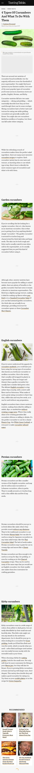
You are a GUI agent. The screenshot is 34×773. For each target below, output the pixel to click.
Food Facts (11, 8)
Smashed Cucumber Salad (19, 298)
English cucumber (17, 387)
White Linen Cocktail (22, 422)
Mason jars (9, 665)
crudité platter (20, 678)
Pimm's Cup (5, 422)
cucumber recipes (8, 157)
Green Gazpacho (15, 681)
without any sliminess (21, 529)
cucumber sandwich (8, 366)
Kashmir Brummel (9, 24)
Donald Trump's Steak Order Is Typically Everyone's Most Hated (8, 733)
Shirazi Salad (14, 534)
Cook (3, 8)
